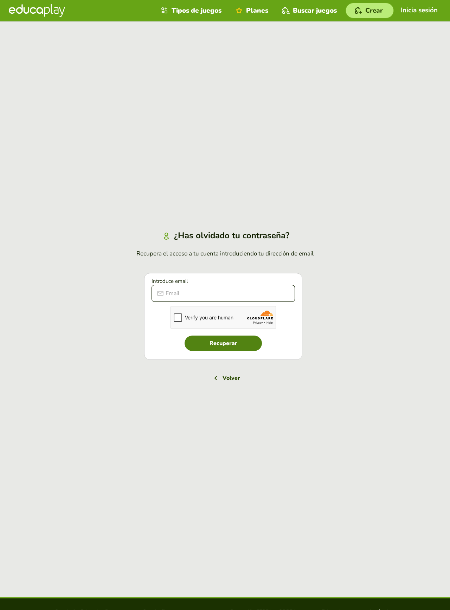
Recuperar (223, 343)
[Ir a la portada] (37, 10)
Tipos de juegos (196, 10)
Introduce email (170, 281)
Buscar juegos (315, 10)
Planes (257, 10)
